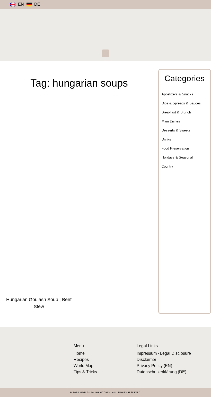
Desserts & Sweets (176, 130)
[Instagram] (159, 4)
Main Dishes (171, 121)
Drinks (166, 139)
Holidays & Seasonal (177, 157)
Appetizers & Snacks (177, 94)
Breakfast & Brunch (176, 112)
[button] (105, 53)
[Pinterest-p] (172, 4)
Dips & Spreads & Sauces (181, 103)
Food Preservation (175, 148)
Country (167, 166)
